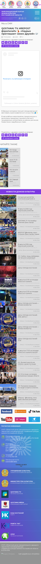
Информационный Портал (19, 503)
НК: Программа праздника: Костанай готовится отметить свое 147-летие (28, 387)
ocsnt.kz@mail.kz (11, 461)
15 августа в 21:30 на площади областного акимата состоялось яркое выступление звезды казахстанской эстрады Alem (28, 293)
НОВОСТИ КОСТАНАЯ (16, 524)
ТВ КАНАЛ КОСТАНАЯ (16, 492)
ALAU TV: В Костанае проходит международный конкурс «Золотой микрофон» (14, 161)
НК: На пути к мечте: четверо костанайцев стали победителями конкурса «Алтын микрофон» (14, 171)
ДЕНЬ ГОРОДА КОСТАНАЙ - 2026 (28, 339)
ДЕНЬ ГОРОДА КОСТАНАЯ (27, 268)
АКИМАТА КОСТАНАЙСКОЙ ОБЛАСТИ (21, 471)
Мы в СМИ (6, 23)
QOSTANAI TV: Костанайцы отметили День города (27, 221)
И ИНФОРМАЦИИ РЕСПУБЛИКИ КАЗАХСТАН (22, 482)
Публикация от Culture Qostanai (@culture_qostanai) (20, 103)
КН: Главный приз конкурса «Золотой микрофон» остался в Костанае (14, 181)
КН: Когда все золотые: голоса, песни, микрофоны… (14, 151)
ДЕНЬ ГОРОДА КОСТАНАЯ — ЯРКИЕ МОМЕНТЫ (28, 304)
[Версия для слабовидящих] (25, 18)
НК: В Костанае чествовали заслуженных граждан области (28, 375)
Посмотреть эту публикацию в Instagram (17, 79)
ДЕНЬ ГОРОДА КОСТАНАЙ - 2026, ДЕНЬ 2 (28, 316)
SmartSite (35, 554)
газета (17, 513)
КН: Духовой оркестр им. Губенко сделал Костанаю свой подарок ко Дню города (28, 364)
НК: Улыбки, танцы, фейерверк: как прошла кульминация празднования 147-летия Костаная (28, 257)
